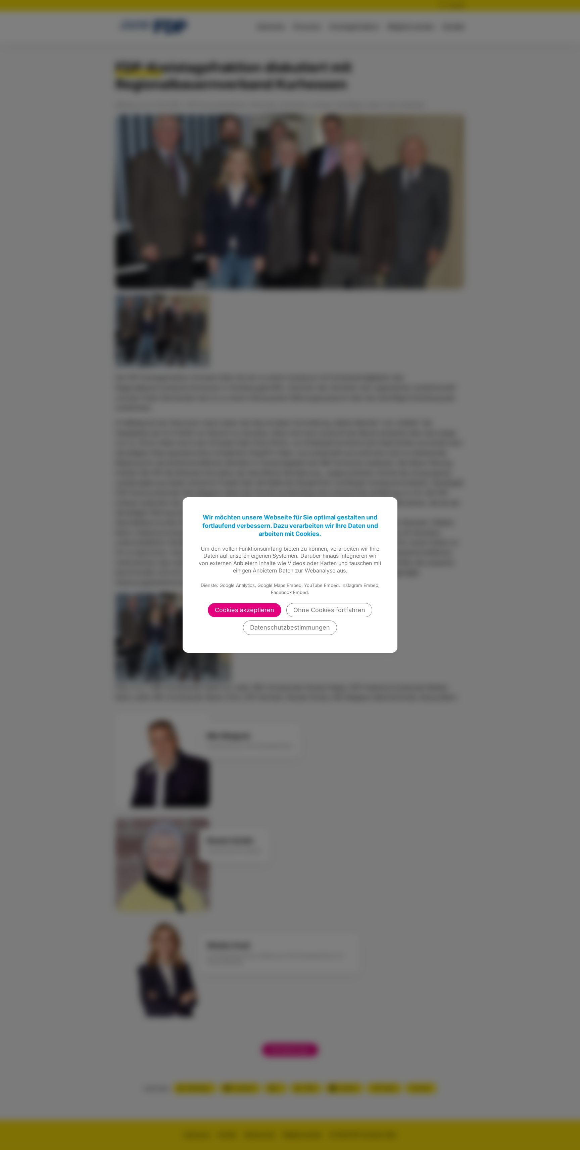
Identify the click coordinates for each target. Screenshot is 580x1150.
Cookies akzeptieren (244, 609)
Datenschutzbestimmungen (290, 627)
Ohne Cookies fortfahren (329, 609)
